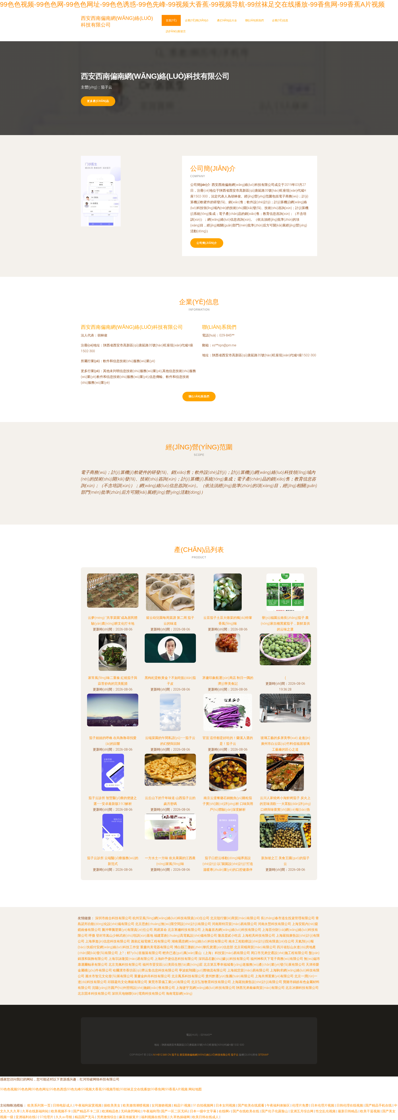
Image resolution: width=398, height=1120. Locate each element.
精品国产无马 (85, 1117)
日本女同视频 (226, 1105)
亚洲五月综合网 (302, 1111)
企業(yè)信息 (280, 20)
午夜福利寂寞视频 (88, 1105)
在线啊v (225, 1111)
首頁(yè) (171, 20)
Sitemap (263, 1054)
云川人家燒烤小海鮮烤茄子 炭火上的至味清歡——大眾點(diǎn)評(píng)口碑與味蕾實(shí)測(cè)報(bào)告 (285, 804)
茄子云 (175, 1054)
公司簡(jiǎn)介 (207, 242)
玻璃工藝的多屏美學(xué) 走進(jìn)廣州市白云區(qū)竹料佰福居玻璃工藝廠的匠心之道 (285, 743)
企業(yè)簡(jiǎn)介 (197, 20)
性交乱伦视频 (326, 1111)
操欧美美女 (112, 1105)
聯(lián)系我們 (254, 20)
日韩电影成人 (63, 1105)
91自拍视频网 (203, 1105)
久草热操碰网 (180, 1117)
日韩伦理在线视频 (350, 1105)
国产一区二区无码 (174, 1111)
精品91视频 (183, 1105)
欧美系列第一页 (39, 1105)
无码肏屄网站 (131, 1111)
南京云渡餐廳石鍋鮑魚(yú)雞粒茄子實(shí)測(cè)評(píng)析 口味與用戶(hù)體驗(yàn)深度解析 (228, 804)
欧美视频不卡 (61, 1111)
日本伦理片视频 (323, 1105)
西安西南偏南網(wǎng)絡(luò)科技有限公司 (132, 327)
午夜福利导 (151, 1111)
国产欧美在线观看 (251, 1105)
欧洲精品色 (110, 1111)
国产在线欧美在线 (246, 1111)
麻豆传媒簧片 (129, 1117)
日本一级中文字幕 (203, 1111)
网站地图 (195, 1089)
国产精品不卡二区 (87, 1111)
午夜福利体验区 (279, 1105)
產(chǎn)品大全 (227, 20)
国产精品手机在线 (379, 1105)
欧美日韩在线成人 (206, 1117)
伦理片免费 (300, 1105)
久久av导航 (64, 1117)
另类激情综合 (107, 1117)
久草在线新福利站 (36, 1111)
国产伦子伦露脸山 (275, 1111)
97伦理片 (47, 1117)
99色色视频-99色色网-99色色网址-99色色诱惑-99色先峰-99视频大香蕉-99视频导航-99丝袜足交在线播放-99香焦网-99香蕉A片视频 (192, 4)
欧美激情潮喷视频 (136, 1105)
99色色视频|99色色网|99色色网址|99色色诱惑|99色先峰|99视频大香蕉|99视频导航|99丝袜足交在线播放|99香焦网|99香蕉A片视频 (94, 1089)
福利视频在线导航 (155, 1117)
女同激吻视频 (162, 1105)
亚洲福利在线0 (27, 1117)
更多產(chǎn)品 (98, 101)
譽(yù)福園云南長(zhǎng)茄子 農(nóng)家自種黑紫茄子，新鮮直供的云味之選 (285, 623)
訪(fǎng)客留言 (176, 31)
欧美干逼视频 (370, 1111)
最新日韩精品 (348, 1111)
